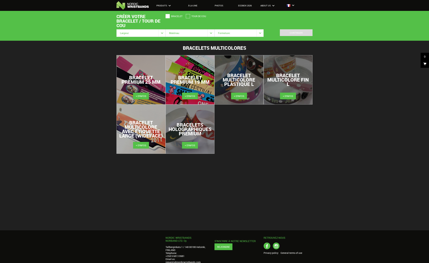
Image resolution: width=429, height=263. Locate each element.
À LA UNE (192, 5)
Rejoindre (223, 246)
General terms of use (291, 253)
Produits (162, 5)
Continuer (296, 32)
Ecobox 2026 (245, 5)
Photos (219, 5)
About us (265, 5)
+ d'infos (141, 96)
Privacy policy (271, 253)
